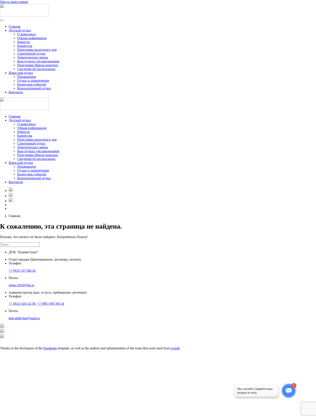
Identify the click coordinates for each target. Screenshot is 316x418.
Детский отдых (20, 30)
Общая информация (31, 38)
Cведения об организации (36, 69)
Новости (23, 42)
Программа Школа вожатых (37, 65)
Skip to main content (14, 2)
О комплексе (26, 34)
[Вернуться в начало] (24, 15)
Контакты (16, 92)
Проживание (26, 76)
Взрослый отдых (21, 73)
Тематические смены (32, 57)
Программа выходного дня (37, 49)
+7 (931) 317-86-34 (22, 270)
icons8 (175, 348)
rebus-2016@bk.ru (21, 285)
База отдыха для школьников (38, 61)
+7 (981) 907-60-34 (50, 303)
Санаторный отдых (31, 53)
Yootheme (50, 348)
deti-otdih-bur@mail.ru (24, 318)
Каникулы (24, 46)
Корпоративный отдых (34, 88)
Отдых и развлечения (33, 80)
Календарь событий (31, 84)
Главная (14, 26)
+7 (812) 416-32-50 (22, 303)
